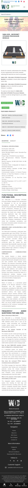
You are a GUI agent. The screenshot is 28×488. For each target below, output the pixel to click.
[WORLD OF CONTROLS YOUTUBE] (24, 1)
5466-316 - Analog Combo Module (11, 130)
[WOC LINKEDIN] (14, 461)
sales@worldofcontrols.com (9, 1)
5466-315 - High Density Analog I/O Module (13, 127)
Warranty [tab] (13, 141)
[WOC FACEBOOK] (10, 461)
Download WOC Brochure (14, 454)
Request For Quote (7, 103)
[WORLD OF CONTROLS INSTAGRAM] (21, 1)
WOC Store (14, 435)
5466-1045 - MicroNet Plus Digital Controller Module (11, 122)
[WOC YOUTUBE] (21, 461)
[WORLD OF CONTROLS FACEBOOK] (16, 1)
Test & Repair (14, 437)
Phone (11, 485)
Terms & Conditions (14, 452)
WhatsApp (18, 485)
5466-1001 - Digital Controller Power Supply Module (12, 116)
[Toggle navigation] (24, 7)
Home (10, 26)
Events (14, 449)
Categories (14, 447)
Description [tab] (5, 141)
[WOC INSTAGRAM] (17, 461)
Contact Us (6, 107)
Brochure (24, 485)
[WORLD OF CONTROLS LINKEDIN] (19, 1)
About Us (14, 433)
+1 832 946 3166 (6, 2)
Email (4, 485)
